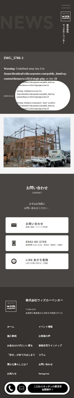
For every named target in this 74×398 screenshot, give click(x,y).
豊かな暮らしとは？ (17, 364)
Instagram (44, 373)
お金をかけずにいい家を (20, 345)
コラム (42, 355)
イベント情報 (46, 327)
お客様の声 (44, 336)
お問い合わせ (46, 364)
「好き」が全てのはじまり (21, 355)
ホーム (10, 327)
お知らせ (12, 373)
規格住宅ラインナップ (50, 345)
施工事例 (12, 336)
